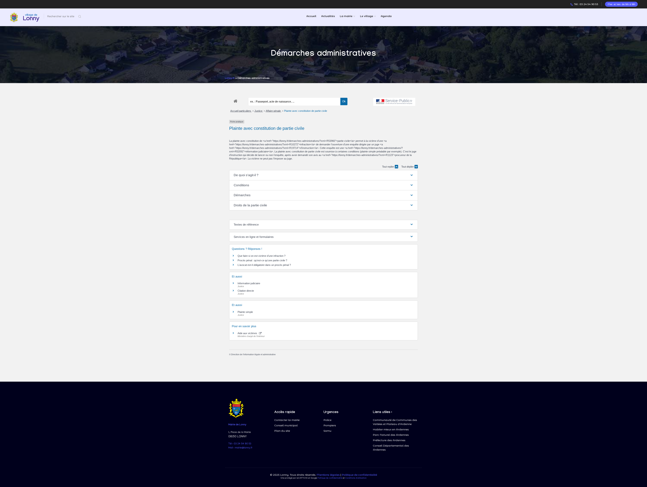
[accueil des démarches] (235, 100)
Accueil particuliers (241, 110)
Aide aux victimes (248, 333)
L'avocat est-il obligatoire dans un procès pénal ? (264, 264)
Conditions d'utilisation (355, 478)
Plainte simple (245, 312)
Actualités (328, 16)
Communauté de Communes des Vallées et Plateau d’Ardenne (395, 422)
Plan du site (282, 430)
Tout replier (388, 166)
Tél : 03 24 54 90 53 (586, 4)
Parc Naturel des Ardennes (391, 434)
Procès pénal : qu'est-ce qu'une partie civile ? (262, 260)
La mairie (346, 16)
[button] (323, 175)
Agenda (386, 16)
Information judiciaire (249, 283)
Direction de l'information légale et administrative (253, 354)
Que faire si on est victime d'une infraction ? (261, 255)
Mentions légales (328, 474)
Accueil (311, 16)
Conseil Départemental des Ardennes (391, 447)
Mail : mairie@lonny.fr (240, 448)
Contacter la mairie (287, 420)
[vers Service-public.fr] (394, 102)
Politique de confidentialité (359, 474)
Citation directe (246, 290)
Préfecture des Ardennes (389, 440)
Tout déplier (407, 166)
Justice (258, 110)
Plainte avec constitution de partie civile (305, 110)
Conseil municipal (286, 425)
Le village (366, 16)
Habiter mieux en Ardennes (391, 429)
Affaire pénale (273, 110)
